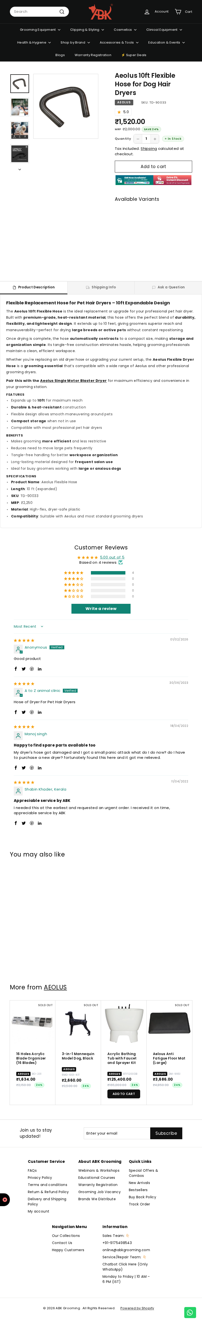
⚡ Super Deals (134, 55)
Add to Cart (164, 258)
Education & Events (164, 42)
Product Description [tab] (36, 287)
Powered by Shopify (137, 1308)
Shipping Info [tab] (104, 287)
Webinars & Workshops (99, 1170)
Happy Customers (68, 1249)
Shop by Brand (73, 42)
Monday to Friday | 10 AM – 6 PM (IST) (126, 1279)
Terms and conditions (47, 1184)
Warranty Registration (93, 55)
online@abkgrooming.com (126, 1249)
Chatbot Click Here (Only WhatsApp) (125, 1267)
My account (39, 1211)
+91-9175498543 (117, 1242)
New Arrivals (139, 1182)
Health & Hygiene (32, 42)
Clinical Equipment (162, 29)
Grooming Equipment (38, 29)
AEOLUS (124, 102)
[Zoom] (66, 106)
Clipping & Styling (85, 29)
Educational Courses (96, 1177)
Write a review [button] (101, 608)
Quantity (123, 138)
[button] (120, 111)
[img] (24, 640)
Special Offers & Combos (143, 1173)
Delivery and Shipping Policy (47, 1202)
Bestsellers (138, 1189)
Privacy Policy (40, 1177)
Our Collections (66, 1235)
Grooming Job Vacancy (99, 1191)
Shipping (149, 148)
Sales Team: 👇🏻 (116, 1235)
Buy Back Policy (142, 1197)
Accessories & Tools (117, 42)
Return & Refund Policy (48, 1191)
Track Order (139, 1204)
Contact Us (62, 1242)
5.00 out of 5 (112, 557)
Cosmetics (123, 29)
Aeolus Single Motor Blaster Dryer (73, 380)
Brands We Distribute (97, 1199)
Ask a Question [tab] (171, 287)
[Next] (20, 168)
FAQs (32, 1170)
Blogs (60, 55)
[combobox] (39, 12)
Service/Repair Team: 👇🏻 (124, 1257)
